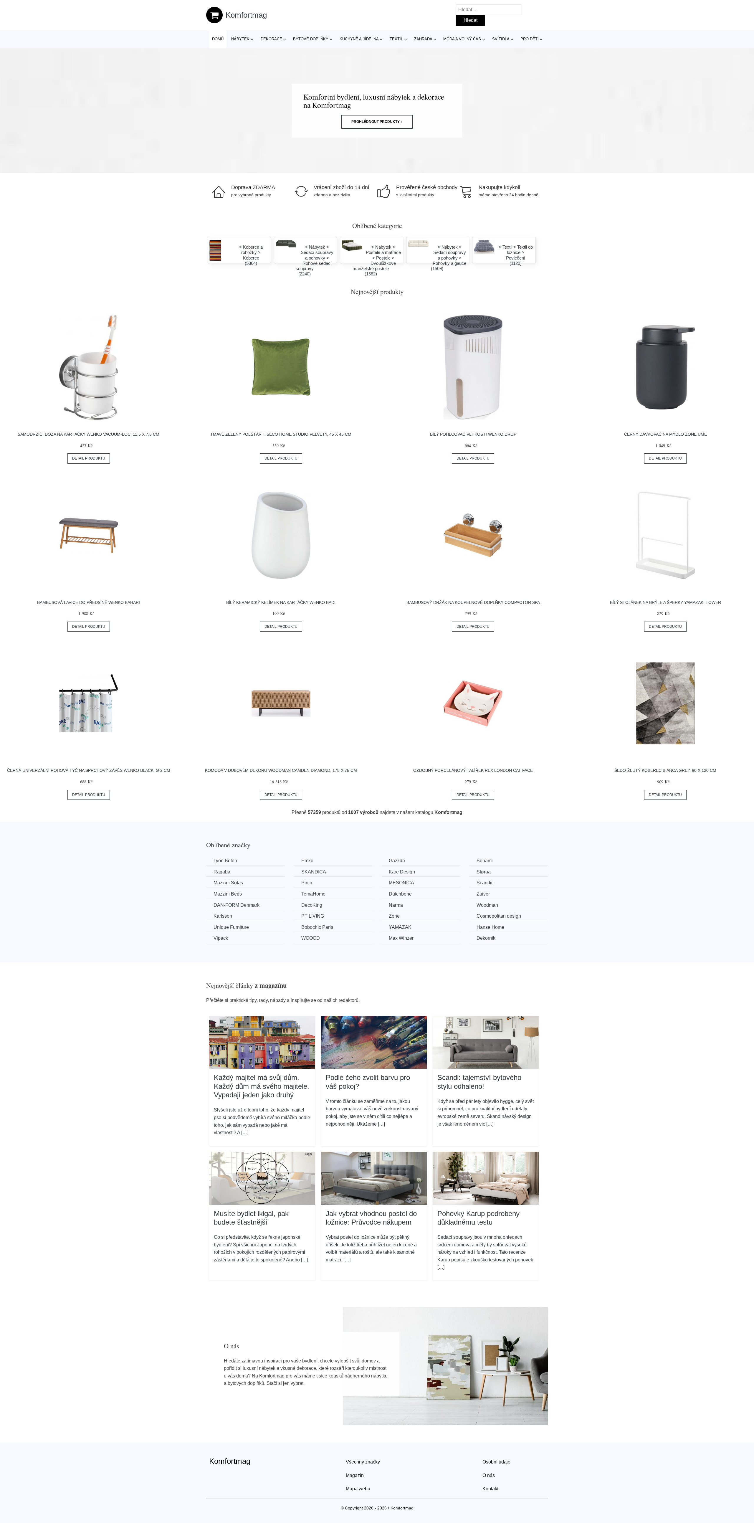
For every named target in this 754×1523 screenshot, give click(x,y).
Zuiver (483, 893)
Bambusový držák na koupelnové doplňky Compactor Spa (473, 602)
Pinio (306, 882)
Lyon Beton (225, 860)
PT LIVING (312, 916)
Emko (307, 860)
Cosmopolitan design (499, 916)
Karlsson (223, 916)
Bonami (485, 860)
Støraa (484, 871)
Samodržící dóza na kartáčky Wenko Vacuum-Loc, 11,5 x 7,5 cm (88, 434)
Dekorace (271, 39)
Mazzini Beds (228, 893)
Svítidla (501, 39)
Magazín (355, 1475)
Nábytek (240, 39)
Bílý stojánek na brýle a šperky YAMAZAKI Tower (665, 602)
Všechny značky (363, 1461)
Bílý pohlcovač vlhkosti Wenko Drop (473, 434)
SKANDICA (313, 871)
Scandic (485, 882)
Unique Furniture (231, 927)
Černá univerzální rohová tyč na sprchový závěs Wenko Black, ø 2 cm (88, 770)
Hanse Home (490, 927)
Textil (396, 39)
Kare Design (402, 871)
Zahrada (423, 39)
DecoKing (311, 905)
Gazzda (397, 860)
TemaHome (313, 893)
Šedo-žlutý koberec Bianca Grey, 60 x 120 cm (665, 770)
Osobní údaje (496, 1461)
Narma (396, 905)
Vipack (221, 938)
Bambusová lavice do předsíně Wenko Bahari (88, 602)
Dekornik (486, 938)
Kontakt (490, 1488)
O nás (488, 1475)
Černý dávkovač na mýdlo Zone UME (665, 434)
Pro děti (529, 39)
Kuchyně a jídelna (359, 39)
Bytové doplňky (310, 39)
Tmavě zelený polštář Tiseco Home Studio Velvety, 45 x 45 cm (280, 434)
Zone (394, 916)
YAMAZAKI (401, 927)
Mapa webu (358, 1488)
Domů (218, 39)
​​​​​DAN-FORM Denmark (236, 905)
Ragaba (222, 871)
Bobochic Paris (317, 927)
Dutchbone (400, 893)
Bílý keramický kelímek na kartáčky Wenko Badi (280, 602)
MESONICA (401, 882)
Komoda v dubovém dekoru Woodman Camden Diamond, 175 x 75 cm (281, 770)
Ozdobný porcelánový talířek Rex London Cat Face (473, 770)
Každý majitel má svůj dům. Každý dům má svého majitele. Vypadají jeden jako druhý (261, 1086)
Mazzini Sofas (228, 882)
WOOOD (310, 938)
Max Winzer (401, 938)
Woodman (487, 905)
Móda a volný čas (462, 39)
